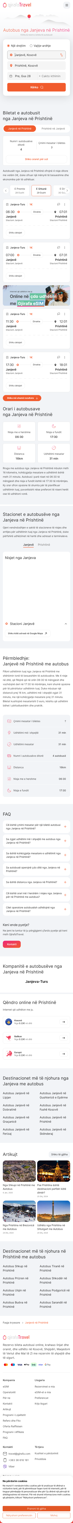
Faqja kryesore (11, 1322)
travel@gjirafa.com (19, 1453)
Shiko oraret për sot (36, 159)
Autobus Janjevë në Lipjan (16, 1095)
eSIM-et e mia (43, 1392)
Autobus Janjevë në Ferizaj (16, 1131)
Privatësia (40, 1458)
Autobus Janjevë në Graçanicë (16, 1119)
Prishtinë (44, 544)
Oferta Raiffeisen (12, 1426)
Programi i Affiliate (13, 1431)
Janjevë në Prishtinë (19, 128)
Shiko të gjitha (59, 1154)
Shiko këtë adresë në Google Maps (25, 633)
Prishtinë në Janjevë (53, 128)
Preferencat (41, 1397)
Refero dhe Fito (12, 1420)
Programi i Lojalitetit (14, 1414)
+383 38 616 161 (19, 1460)
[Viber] (5, 1466)
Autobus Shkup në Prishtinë (15, 1268)
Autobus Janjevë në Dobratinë (16, 1107)
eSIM (6, 1386)
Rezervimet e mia (45, 1386)
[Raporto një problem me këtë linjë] (58, 204)
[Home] (17, 5)
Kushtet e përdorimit (46, 1453)
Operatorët (9, 1392)
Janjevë (28, 544)
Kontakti (11, 944)
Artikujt (7, 1409)
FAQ (5, 1437)
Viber (12, 1466)
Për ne (6, 1397)
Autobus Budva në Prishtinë (15, 1304)
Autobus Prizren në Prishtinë (15, 1280)
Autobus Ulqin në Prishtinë (14, 1292)
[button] (36, 826)
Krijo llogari (41, 1403)
